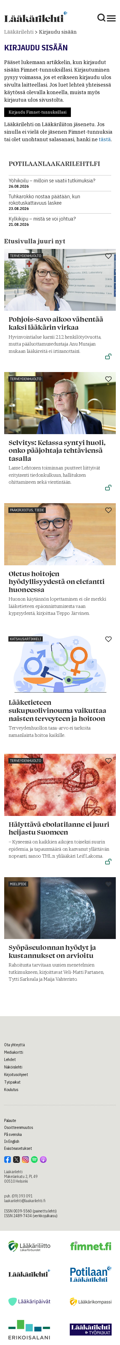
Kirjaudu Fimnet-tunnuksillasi (37, 112)
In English (11, 1141)
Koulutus (11, 1089)
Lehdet (10, 1059)
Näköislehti (13, 1067)
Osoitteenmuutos (18, 1127)
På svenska (13, 1134)
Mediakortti (13, 1052)
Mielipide (18, 884)
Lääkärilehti (18, 32)
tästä (105, 139)
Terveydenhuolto (25, 255)
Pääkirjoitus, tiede (27, 510)
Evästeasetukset (18, 1148)
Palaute (10, 1120)
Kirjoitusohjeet (16, 1074)
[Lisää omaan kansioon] (108, 256)
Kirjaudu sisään (58, 32)
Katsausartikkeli (25, 639)
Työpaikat (12, 1082)
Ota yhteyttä (14, 1044)
